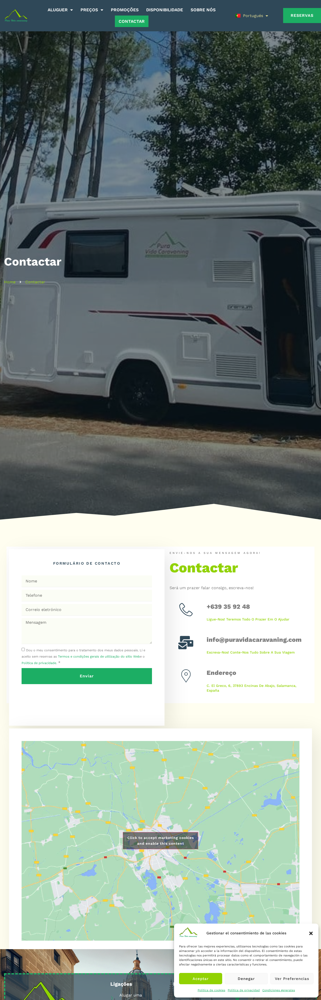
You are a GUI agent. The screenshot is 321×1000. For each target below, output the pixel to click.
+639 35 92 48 (228, 606)
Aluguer (58, 9)
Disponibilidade (164, 9)
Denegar (246, 978)
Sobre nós (203, 9)
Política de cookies (211, 990)
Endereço (221, 672)
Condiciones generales (278, 990)
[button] (310, 933)
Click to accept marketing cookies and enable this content (160, 840)
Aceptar (201, 978)
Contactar (132, 21)
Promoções (125, 9)
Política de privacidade (39, 663)
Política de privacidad (244, 990)
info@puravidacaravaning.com (254, 639)
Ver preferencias (292, 978)
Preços (89, 9)
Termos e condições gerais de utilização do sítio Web (99, 656)
